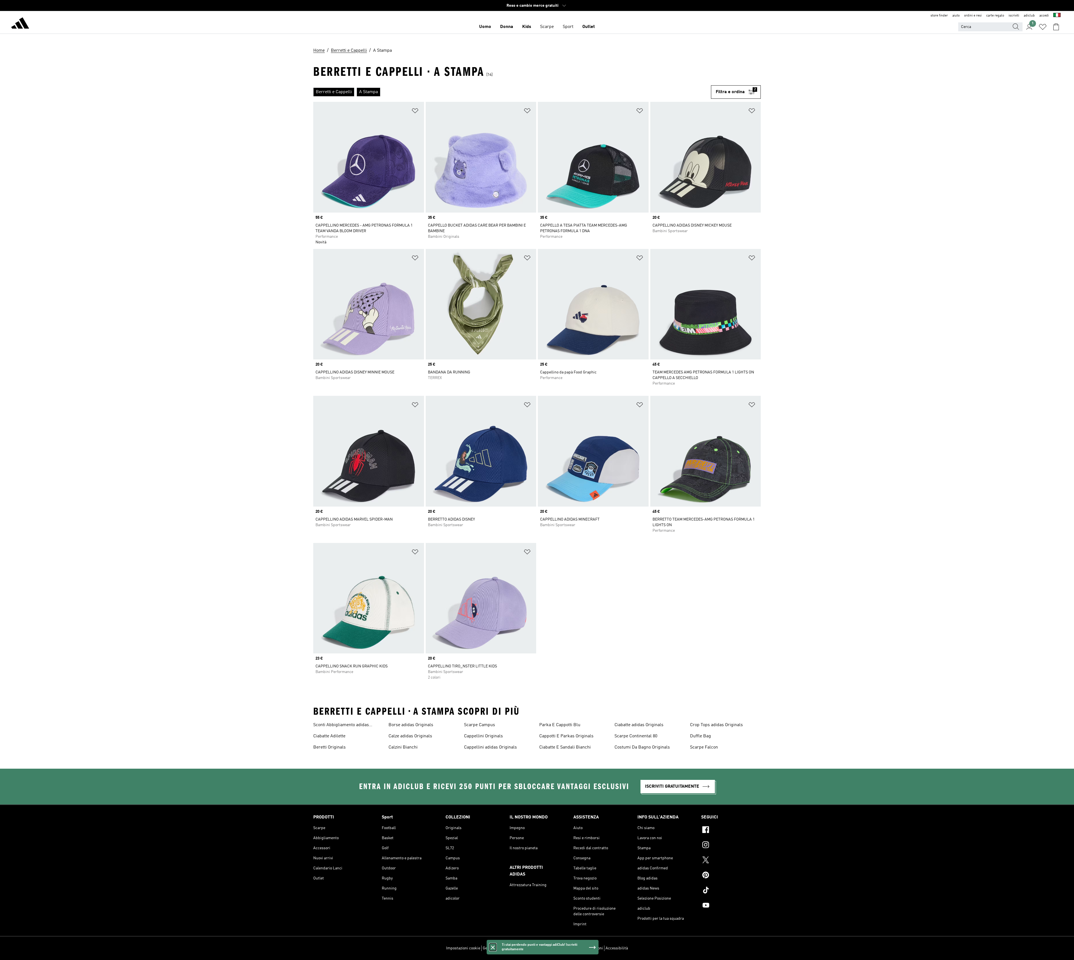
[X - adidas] (731, 860)
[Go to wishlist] (1042, 27)
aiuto (956, 15)
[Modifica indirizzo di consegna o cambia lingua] (1057, 15)
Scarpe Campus (479, 725)
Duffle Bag (700, 736)
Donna (506, 27)
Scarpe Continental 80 (635, 736)
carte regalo (995, 15)
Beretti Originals (329, 747)
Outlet (588, 27)
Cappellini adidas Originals (490, 747)
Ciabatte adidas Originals (638, 725)
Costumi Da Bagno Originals (642, 747)
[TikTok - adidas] (731, 890)
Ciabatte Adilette (329, 736)
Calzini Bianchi (403, 747)
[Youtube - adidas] (731, 906)
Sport (568, 27)
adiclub (1029, 15)
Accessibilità (617, 948)
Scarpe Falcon (704, 747)
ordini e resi (973, 15)
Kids (526, 27)
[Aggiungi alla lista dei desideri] (415, 111)
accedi (1044, 15)
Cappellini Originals (483, 736)
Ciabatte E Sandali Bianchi (565, 747)
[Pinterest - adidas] (731, 875)
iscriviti (1014, 15)
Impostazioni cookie (463, 948)
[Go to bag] (1056, 27)
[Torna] (20, 24)
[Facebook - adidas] (731, 830)
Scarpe (547, 27)
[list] (512, 92)
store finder (939, 15)
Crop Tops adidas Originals (716, 725)
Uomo (485, 27)
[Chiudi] (492, 947)
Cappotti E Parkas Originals (566, 736)
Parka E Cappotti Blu (559, 725)
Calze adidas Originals (410, 736)
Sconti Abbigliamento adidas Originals (341, 725)
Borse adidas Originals (410, 725)
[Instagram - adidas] (731, 845)
